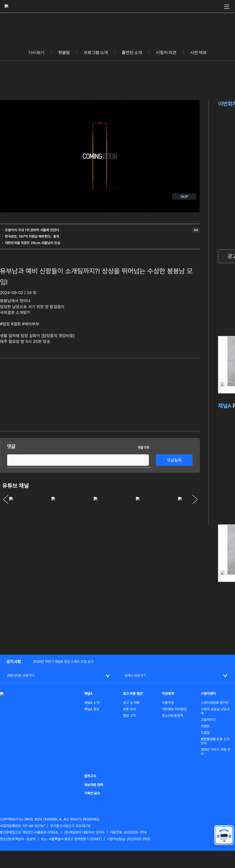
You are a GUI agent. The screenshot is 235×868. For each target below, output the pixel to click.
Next (195, 499)
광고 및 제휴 (131, 703)
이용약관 (168, 703)
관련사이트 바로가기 (21, 676)
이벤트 (205, 726)
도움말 (205, 733)
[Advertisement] (165, 394)
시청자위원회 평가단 (215, 703)
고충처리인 (208, 720)
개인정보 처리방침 (174, 709)
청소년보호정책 (172, 716)
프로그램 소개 (96, 52)
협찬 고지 (129, 716)
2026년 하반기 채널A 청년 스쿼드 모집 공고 (63, 662)
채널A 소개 (91, 703)
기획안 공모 (92, 793)
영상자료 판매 (93, 785)
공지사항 (13, 661)
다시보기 (36, 52)
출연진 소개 (132, 52)
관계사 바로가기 (135, 676)
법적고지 (90, 776)
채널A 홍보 (91, 709)
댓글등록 (174, 460)
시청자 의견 (166, 52)
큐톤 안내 (129, 709)
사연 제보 (198, 52)
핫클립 (64, 52)
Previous (5, 499)
